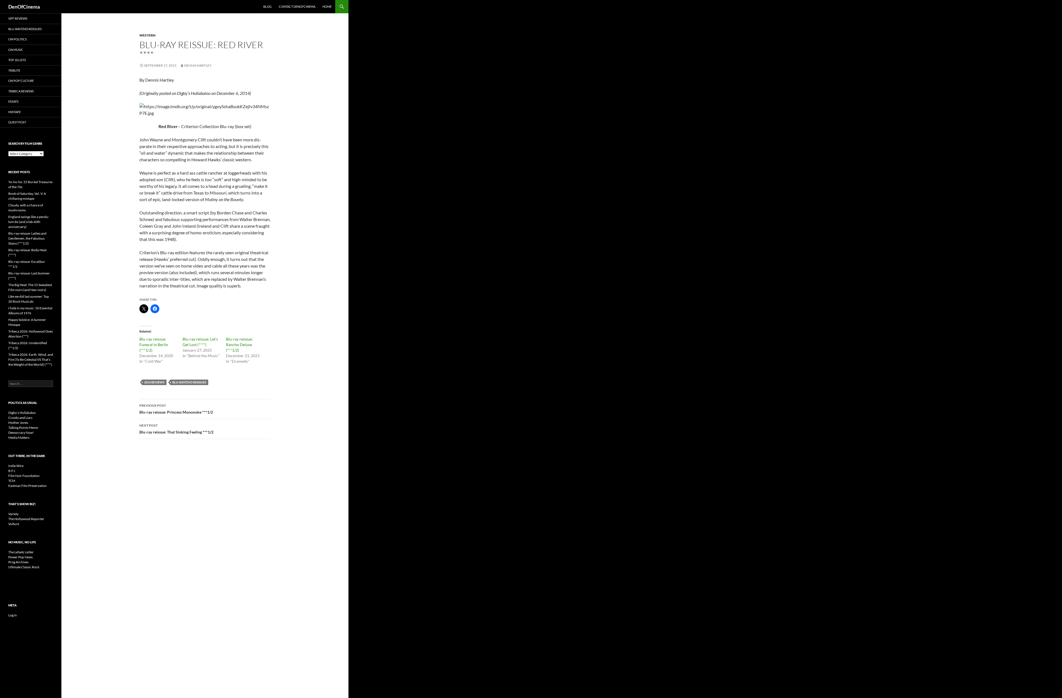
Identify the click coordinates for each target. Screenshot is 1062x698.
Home (327, 6)
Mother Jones (18, 423)
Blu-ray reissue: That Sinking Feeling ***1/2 (176, 428)
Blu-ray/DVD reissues (189, 382)
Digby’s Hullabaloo (22, 413)
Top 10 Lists (17, 60)
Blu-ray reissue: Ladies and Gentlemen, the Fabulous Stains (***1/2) (27, 238)
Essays (13, 101)
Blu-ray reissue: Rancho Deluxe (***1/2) (239, 344)
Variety (13, 514)
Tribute (14, 70)
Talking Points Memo (23, 427)
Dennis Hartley (198, 65)
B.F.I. (12, 471)
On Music (15, 49)
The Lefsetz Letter (21, 552)
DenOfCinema (24, 7)
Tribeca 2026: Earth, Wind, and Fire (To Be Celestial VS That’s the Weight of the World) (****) (30, 359)
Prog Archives (18, 562)
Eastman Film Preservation (27, 486)
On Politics (17, 39)
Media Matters (18, 437)
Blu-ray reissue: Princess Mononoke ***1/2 (176, 408)
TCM (11, 481)
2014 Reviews (154, 382)
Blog (267, 6)
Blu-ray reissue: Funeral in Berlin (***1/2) (153, 344)
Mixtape (14, 112)
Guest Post (17, 122)
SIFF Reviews (17, 18)
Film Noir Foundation (24, 476)
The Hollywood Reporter (26, 519)
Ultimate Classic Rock (23, 567)
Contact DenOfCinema (297, 6)
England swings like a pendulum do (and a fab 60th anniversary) (28, 222)
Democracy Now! (21, 432)
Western (147, 35)
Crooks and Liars (20, 418)
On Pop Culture (21, 80)
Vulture (13, 524)
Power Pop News (20, 557)
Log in (12, 615)
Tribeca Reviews (21, 91)
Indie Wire (16, 466)
